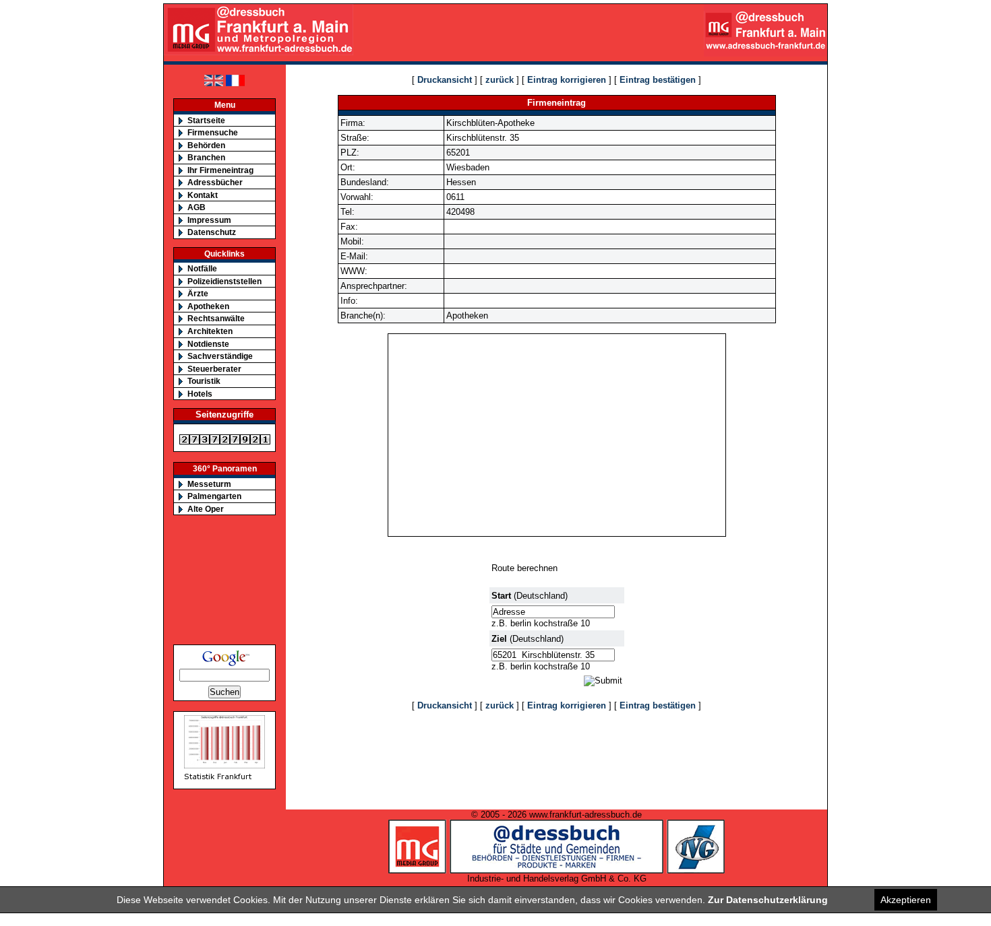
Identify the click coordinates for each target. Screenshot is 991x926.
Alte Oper (205, 508)
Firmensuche (212, 132)
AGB (196, 207)
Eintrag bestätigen (658, 80)
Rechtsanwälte (216, 318)
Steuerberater (214, 368)
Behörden (206, 145)
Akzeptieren (905, 899)
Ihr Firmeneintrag (220, 170)
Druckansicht (444, 80)
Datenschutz (211, 232)
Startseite (206, 120)
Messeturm (209, 483)
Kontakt (202, 195)
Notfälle (202, 268)
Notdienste (208, 343)
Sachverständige (220, 356)
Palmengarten (214, 496)
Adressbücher (215, 182)
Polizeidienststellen (224, 281)
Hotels (199, 393)
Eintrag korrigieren (566, 80)
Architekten (210, 331)
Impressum (209, 220)
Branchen (206, 157)
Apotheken (208, 306)
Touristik (203, 380)
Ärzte (197, 293)
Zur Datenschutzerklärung (768, 899)
